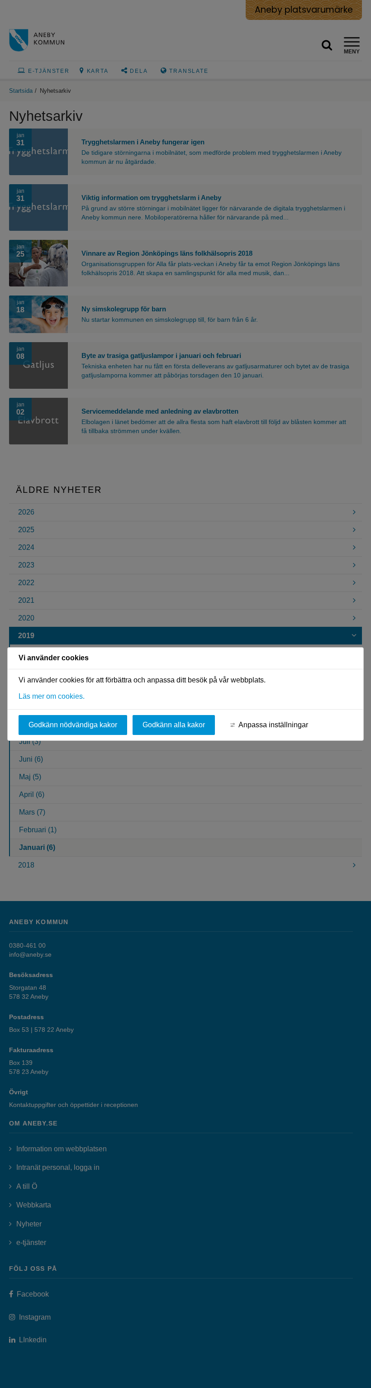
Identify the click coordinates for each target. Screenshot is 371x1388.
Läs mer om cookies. (52, 696)
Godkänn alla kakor (174, 725)
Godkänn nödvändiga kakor (73, 725)
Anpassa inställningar (273, 725)
